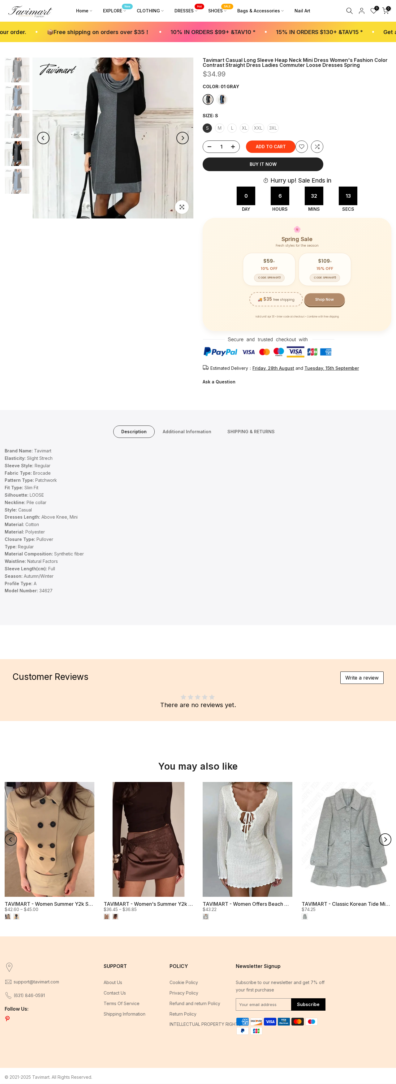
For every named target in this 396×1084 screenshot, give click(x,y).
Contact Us (115, 992)
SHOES (219, 10)
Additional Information (187, 431)
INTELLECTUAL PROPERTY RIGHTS (205, 1024)
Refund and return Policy (195, 1003)
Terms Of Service (122, 1003)
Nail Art (302, 10)
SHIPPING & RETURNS (251, 431)
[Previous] (43, 138)
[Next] (182, 138)
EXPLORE (117, 10)
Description (134, 431)
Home (82, 10)
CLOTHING (148, 10)
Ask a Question (219, 381)
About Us (113, 982)
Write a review (362, 678)
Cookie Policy (184, 982)
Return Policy (183, 1014)
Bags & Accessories (258, 10)
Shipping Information (124, 1014)
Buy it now (263, 164)
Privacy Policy (184, 992)
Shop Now (324, 299)
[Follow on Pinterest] (7, 1019)
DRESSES (188, 10)
